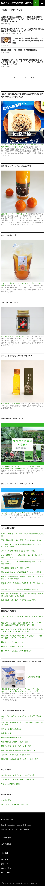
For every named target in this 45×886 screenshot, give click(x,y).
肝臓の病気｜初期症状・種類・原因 (14, 742)
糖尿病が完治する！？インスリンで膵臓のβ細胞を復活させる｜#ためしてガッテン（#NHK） (22, 30)
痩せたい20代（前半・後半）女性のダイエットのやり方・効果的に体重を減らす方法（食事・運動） (21, 624)
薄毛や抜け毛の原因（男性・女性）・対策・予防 (19, 759)
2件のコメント (16, 33)
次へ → (33, 77)
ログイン (4, 859)
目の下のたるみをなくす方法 (12, 646)
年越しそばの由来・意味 (10, 784)
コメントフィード (8, 868)
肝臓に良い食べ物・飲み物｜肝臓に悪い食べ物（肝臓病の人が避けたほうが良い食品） (22, 595)
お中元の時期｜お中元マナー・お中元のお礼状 (18, 775)
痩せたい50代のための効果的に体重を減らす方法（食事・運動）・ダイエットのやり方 (21, 637)
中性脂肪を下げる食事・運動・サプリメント (18, 568)
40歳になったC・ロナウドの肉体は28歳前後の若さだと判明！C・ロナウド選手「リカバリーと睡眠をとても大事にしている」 (22, 62)
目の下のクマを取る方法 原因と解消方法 (16, 651)
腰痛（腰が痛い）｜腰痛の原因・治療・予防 (18, 750)
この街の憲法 (6, 800)
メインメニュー (42, 3)
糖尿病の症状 (6, 733)
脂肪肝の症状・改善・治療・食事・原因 (16, 746)
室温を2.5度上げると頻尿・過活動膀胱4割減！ (20, 50)
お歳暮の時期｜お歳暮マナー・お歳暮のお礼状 (18, 779)
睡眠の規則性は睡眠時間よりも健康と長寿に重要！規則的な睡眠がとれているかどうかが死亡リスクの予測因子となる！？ (22, 19)
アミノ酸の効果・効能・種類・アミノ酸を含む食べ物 (21, 540)
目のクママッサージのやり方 (12, 642)
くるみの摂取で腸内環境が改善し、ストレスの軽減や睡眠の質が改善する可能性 (27, 40)
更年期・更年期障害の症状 (11, 729)
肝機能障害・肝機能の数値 (11, 737)
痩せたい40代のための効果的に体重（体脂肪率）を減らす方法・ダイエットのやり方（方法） (22, 630)
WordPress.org (6, 872)
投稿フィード (6, 864)
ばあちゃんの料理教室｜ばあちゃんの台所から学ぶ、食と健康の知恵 (17, 3)
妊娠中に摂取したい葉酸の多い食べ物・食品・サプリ (21, 589)
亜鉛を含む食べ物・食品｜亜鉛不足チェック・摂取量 (21, 572)
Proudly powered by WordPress (27, 883)
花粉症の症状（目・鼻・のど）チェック (16, 755)
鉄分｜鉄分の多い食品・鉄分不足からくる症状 (18, 600)
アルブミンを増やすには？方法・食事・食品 (18, 551)
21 (26, 77)
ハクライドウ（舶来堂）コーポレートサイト (18, 804)
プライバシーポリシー (8, 883)
